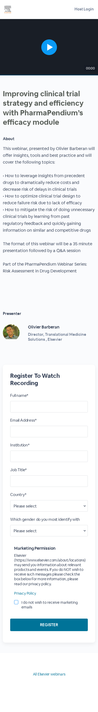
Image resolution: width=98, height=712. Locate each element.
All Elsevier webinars (49, 674)
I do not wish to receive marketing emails (49, 604)
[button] (49, 47)
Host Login (84, 9)
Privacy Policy (25, 593)
